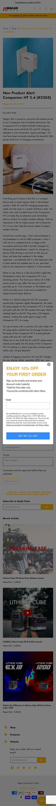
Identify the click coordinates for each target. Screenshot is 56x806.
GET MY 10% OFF (28, 435)
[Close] (50, 364)
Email (8, 400)
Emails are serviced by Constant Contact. (20, 425)
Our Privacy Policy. (42, 425)
